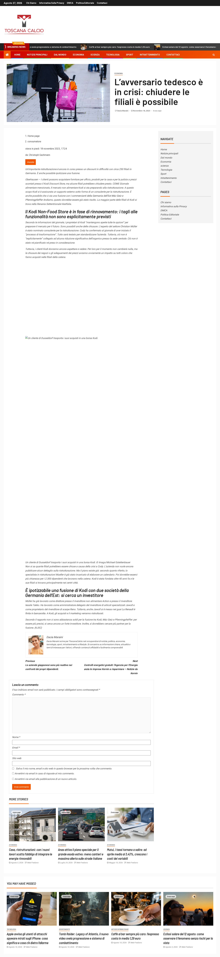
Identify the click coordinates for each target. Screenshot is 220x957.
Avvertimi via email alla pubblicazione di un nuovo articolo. (46, 779)
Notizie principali (37, 55)
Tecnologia (112, 55)
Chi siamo (31, 3)
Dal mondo (60, 55)
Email (16, 747)
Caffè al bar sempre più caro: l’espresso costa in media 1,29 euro (91, 47)
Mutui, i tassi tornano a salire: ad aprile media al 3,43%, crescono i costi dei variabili (127, 854)
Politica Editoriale (85, 3)
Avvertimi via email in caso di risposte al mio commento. (44, 773)
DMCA (70, 3)
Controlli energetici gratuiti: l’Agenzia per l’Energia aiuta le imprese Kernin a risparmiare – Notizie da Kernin (111, 667)
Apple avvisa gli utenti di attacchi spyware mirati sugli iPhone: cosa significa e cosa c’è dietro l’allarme (27, 938)
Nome (16, 737)
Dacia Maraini (123, 111)
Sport (129, 55)
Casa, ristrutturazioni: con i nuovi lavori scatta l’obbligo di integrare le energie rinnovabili (30, 854)
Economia (78, 55)
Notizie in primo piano (119, 929)
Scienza (166, 929)
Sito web (16, 758)
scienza (95, 55)
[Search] (214, 55)
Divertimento (64, 929)
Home (17, 55)
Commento (18, 694)
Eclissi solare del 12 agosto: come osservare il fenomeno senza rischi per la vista (172, 47)
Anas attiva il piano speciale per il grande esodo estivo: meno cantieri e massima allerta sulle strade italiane (80, 854)
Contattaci (102, 3)
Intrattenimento (150, 55)
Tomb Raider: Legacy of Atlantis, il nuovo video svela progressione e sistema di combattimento (84, 938)
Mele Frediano (32, 863)
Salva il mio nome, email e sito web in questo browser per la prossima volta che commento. (64, 768)
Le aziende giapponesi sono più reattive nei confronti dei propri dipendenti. (48, 665)
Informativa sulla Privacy (51, 3)
